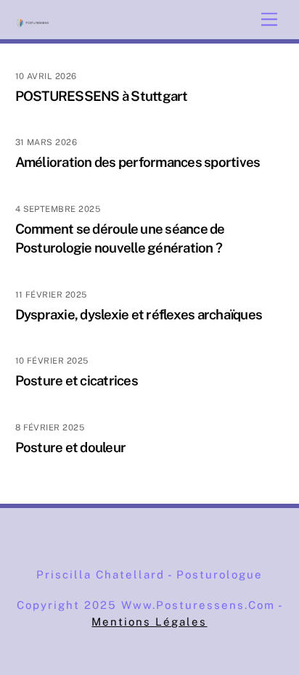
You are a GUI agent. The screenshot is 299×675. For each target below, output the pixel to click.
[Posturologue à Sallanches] (33, 21)
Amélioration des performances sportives (138, 162)
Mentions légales (149, 621)
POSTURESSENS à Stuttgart (101, 96)
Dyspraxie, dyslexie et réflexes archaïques (139, 314)
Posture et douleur (70, 447)
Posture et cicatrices (76, 380)
